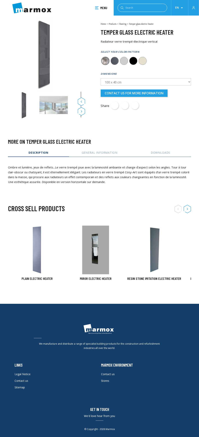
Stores (105, 381)
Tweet (125, 105)
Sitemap (20, 387)
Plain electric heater (37, 278)
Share (115, 105)
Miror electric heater (96, 278)
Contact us (21, 381)
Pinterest (135, 105)
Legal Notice (23, 374)
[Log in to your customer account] (193, 7)
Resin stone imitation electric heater (154, 278)
